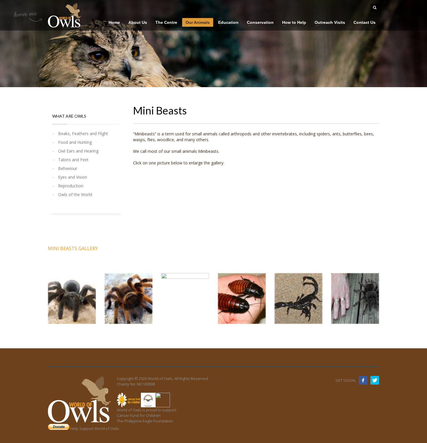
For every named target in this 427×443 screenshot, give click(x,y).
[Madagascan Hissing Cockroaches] (242, 298)
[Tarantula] (72, 298)
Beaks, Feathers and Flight (83, 133)
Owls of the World (75, 194)
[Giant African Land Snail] (185, 298)
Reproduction (70, 186)
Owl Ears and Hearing (78, 151)
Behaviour (67, 168)
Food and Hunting (75, 142)
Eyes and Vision (72, 177)
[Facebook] (363, 380)
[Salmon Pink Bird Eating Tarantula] (355, 298)
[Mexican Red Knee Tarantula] (128, 298)
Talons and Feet (73, 159)
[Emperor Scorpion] (298, 298)
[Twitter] (374, 380)
